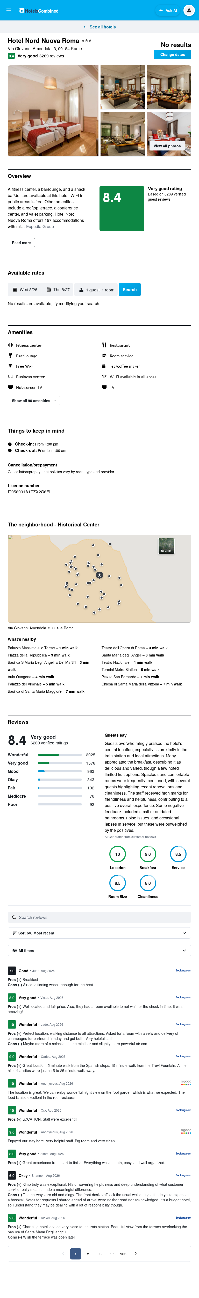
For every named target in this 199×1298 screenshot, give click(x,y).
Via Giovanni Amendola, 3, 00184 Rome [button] (50, 48)
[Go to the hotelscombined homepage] (39, 10)
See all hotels (103, 27)
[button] (9, 10)
